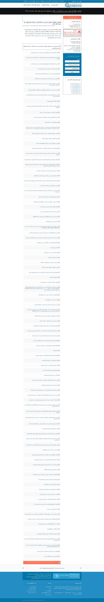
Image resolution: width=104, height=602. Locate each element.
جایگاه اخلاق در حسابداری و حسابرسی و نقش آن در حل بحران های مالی (45, 474)
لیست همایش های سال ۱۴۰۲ (75, 86)
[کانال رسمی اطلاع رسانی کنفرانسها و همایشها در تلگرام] (66, 575)
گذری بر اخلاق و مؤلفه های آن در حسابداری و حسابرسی (48, 499)
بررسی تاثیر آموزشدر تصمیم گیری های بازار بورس (49, 211)
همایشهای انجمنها (31, 1)
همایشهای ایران (79, 12)
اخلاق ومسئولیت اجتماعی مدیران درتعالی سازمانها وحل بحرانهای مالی (46, 325)
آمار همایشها (67, 592)
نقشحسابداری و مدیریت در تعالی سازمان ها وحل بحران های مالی (46, 73)
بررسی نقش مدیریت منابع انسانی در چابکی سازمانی (49, 320)
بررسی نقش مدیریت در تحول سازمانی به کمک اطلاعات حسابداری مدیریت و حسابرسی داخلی (41, 514)
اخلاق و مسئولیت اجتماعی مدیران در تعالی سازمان (49, 206)
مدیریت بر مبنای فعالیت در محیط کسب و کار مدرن (49, 185)
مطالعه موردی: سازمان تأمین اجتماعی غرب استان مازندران (47, 551)
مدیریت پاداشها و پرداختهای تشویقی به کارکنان (50, 267)
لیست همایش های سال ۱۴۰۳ (75, 84)
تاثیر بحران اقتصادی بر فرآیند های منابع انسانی (50, 428)
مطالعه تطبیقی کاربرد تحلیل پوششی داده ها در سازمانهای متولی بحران (45, 340)
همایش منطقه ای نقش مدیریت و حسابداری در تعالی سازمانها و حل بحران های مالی (64, 12)
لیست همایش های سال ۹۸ (75, 91)
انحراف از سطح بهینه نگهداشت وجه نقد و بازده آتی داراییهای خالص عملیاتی (45, 133)
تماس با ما (79, 592)
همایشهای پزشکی (33, 586)
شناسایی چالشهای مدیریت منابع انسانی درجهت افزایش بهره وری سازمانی (45, 454)
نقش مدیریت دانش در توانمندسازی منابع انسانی (49, 385)
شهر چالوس (73, 46)
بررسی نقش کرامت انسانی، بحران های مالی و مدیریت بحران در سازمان (45, 335)
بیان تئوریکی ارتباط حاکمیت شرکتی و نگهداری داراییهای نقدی (47, 533)
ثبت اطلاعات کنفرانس (58, 592)
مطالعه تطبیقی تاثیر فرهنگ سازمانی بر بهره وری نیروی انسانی (47, 345)
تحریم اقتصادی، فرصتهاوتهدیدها (52, 528)
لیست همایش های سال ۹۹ (75, 90)
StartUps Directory (32, 588)
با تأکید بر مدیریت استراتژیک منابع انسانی (51, 375)
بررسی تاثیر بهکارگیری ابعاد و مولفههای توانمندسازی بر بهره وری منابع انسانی (44, 63)
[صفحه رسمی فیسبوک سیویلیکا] (77, 1)
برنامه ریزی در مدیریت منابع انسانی (52, 221)
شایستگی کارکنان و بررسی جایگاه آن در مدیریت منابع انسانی (47, 242)
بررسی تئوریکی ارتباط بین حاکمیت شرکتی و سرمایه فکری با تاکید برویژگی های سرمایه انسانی (41, 180)
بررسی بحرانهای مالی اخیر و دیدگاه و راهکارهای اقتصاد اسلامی (47, 143)
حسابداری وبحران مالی (54, 247)
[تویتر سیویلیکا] (75, 1)
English (25, 1)
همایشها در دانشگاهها (39, 1)
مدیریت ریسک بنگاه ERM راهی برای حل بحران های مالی (48, 523)
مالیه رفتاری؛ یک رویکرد (54, 277)
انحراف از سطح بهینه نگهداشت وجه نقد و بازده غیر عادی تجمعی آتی (46, 504)
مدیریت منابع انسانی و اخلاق (53, 257)
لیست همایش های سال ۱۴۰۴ (75, 83)
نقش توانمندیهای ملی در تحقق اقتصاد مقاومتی (50, 360)
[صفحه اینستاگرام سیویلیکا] (73, 1)
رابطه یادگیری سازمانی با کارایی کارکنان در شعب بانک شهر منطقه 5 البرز (45, 148)
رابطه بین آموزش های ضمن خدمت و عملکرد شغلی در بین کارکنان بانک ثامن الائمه (43, 423)
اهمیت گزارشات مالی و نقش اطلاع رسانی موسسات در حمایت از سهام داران (44, 52)
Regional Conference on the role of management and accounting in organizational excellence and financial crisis (39, 25)
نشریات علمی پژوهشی (32, 592)
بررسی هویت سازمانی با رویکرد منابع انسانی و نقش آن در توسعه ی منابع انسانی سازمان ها (42, 237)
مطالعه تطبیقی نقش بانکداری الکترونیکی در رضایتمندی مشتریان (47, 355)
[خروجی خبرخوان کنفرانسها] (79, 1)
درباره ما (73, 592)
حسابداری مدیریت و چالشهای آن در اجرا (51, 556)
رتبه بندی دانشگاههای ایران (46, 592)
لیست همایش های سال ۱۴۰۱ (75, 87)
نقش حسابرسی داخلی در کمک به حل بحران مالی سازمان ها (47, 170)
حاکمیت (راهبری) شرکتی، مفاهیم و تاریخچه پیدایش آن (48, 489)
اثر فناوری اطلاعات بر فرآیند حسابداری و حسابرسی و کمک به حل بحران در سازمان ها (43, 519)
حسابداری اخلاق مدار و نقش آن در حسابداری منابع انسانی (48, 68)
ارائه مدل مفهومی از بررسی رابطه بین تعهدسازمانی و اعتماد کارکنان (46, 175)
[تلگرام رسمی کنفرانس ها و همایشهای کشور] (80, 1)
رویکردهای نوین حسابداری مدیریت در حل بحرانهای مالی (48, 294)
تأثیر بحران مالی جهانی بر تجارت (52, 509)
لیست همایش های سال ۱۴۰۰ (75, 88)
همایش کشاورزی (45, 4)
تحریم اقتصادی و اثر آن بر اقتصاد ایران (51, 122)
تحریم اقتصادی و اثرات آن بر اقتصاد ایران (51, 484)
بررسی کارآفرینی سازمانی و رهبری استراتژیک (50, 138)
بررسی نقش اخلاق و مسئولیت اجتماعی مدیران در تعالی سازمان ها (46, 315)
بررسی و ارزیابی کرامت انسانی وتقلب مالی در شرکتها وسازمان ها (46, 304)
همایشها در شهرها (55, 1)
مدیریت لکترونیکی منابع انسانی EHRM (51, 469)
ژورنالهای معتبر (48, 590)
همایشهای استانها (47, 1)
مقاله (50, 588)
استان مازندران (72, 48)
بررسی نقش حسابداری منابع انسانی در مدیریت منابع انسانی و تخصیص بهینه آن (44, 390)
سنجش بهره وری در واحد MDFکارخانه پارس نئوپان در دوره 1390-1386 (45, 216)
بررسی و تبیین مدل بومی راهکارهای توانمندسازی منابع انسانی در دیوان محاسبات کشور (43, 395)
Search (78, 59)
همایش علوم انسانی (35, 4)
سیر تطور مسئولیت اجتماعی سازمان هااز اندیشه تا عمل (48, 196)
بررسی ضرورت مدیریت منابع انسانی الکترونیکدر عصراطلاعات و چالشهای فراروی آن (43, 89)
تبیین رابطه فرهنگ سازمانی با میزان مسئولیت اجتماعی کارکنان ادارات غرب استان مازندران (42, 444)
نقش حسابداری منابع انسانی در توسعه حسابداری (49, 365)
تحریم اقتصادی (55, 350)
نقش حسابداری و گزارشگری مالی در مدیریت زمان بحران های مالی (46, 459)
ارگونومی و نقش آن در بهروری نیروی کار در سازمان (49, 112)
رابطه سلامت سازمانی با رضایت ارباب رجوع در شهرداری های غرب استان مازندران (43, 399)
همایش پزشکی (26, 4)
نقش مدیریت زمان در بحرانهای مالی (52, 299)
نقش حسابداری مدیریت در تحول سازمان (51, 252)
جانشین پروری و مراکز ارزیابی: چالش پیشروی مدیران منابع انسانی (46, 78)
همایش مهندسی (54, 4)
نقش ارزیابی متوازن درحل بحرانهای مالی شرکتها (49, 262)
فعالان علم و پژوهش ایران (31, 590)
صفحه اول (61, 1)
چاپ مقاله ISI (48, 586)
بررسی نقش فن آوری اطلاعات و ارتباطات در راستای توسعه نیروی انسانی (45, 380)
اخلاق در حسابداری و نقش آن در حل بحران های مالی (49, 494)
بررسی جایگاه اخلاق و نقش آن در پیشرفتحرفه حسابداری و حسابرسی (46, 117)
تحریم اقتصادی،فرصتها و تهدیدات (52, 101)
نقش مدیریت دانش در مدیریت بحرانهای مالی (50, 449)
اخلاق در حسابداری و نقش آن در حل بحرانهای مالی (49, 282)
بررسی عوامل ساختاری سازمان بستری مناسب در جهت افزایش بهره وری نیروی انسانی (42, 330)
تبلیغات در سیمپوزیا (77, 594)
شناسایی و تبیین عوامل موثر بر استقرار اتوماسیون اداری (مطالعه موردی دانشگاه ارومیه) (42, 433)
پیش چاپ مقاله (48, 594)
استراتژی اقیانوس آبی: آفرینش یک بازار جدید (50, 370)
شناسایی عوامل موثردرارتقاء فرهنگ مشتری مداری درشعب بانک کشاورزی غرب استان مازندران (41, 159)
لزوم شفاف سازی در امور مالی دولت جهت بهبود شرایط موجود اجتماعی (45, 464)
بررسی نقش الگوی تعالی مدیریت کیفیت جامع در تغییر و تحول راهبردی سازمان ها (44, 232)
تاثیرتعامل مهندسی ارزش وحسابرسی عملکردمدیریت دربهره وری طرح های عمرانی (43, 272)
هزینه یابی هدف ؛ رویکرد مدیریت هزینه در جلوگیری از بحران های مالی (46, 201)
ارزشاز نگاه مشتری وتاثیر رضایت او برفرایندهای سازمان (48, 479)
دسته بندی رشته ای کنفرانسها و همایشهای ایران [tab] (52, 568)
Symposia (24, 600)
